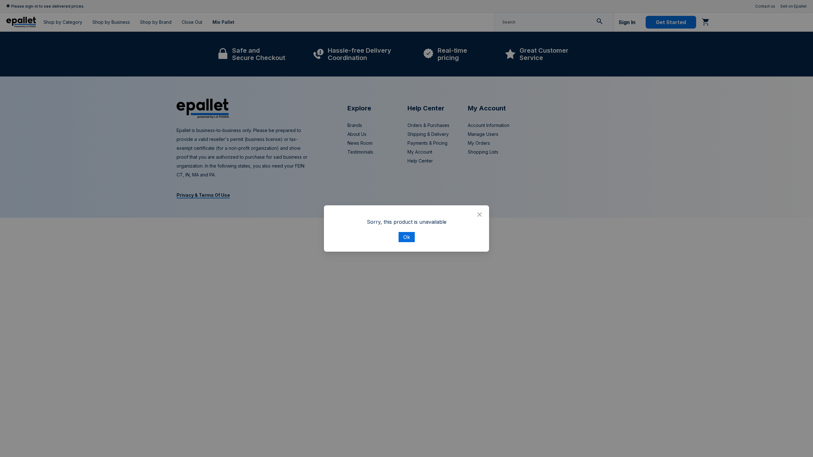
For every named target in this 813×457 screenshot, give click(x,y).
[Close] (479, 215)
